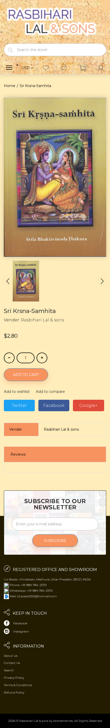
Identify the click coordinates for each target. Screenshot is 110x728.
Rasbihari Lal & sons (42, 320)
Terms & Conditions (18, 685)
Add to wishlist (17, 391)
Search (9, 670)
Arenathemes (63, 721)
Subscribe (55, 540)
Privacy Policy (14, 678)
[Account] (101, 68)
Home (9, 85)
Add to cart (26, 374)
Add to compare (50, 391)
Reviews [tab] (18, 454)
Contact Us (12, 663)
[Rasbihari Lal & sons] (55, 21)
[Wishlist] (46, 68)
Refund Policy (14, 692)
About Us (10, 656)
